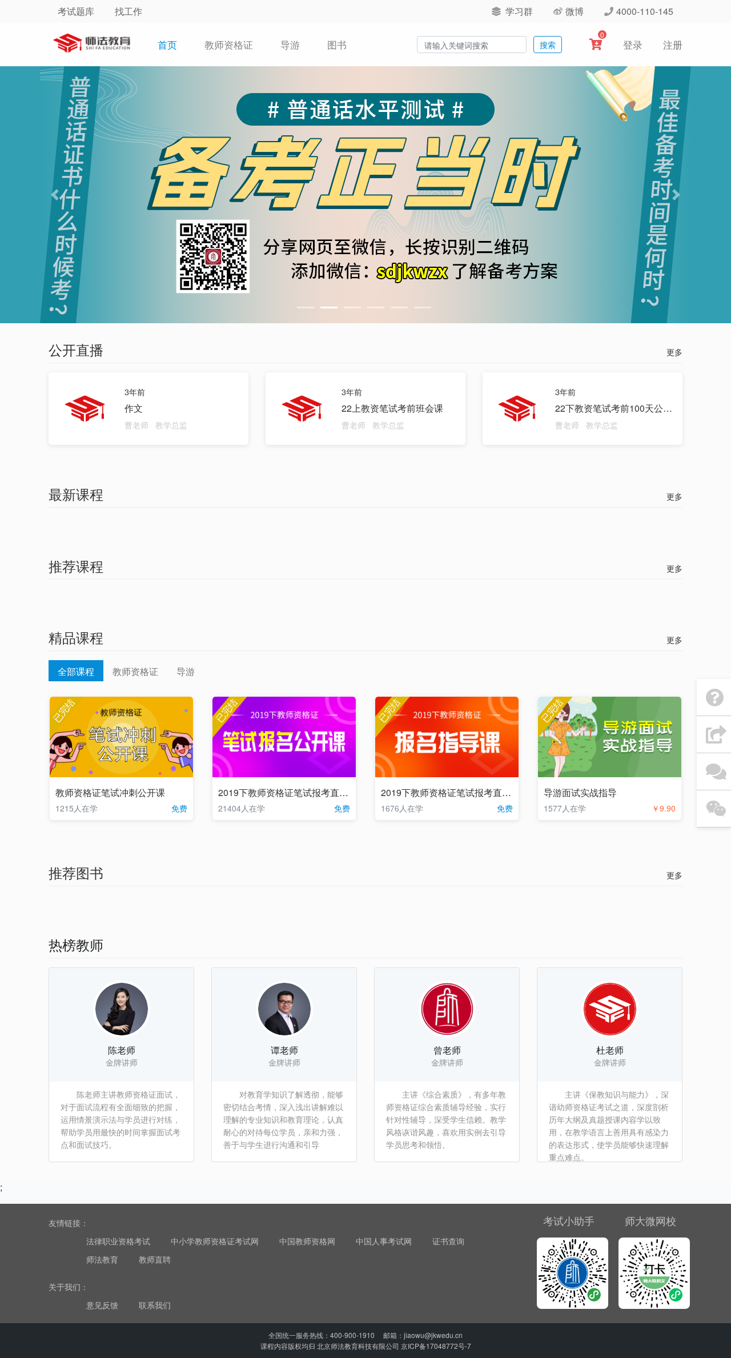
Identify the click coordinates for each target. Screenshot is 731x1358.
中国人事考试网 (384, 1241)
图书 (337, 44)
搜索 (548, 44)
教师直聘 (155, 1259)
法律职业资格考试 (118, 1241)
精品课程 (76, 637)
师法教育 (102, 1259)
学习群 (518, 11)
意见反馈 (102, 1305)
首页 (170, 44)
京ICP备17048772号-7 (436, 1346)
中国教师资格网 (307, 1241)
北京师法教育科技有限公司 (358, 1346)
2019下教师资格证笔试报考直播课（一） (464, 792)
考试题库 (76, 11)
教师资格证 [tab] (135, 671)
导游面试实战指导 (580, 792)
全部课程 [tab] (76, 671)
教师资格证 (228, 44)
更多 (674, 351)
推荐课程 (76, 566)
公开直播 (76, 349)
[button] (55, 194)
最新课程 (76, 494)
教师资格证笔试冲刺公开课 (110, 792)
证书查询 (448, 1241)
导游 (290, 44)
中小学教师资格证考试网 (215, 1241)
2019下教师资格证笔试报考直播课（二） (301, 792)
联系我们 (155, 1305)
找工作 (128, 11)
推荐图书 (76, 872)
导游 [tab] (185, 671)
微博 (574, 11)
